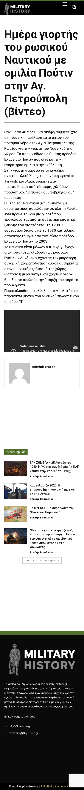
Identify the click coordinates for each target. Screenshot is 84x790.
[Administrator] (19, 373)
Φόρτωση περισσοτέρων (40, 560)
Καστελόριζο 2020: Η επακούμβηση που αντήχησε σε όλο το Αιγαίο (52, 489)
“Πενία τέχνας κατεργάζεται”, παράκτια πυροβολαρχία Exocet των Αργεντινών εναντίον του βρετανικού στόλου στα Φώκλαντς (53, 539)
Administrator (43, 366)
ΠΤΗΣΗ (46, 786)
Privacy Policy (65, 786)
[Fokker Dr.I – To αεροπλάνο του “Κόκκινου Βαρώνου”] (15, 514)
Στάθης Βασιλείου (41, 476)
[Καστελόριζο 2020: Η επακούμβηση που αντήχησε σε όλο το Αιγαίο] (15, 491)
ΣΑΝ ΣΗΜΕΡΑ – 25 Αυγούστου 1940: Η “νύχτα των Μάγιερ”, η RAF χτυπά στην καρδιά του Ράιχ (54, 467)
